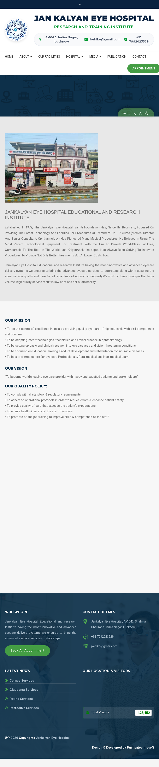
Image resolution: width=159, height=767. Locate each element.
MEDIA (94, 56)
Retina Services (21, 699)
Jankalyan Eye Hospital (53, 738)
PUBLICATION (116, 56)
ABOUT (24, 56)
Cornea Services (22, 680)
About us (50, 102)
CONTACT (139, 56)
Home (16, 102)
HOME (9, 56)
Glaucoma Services (24, 690)
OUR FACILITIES (49, 56)
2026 (14, 738)
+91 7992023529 (102, 636)
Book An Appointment (28, 650)
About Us (32, 102)
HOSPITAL (73, 56)
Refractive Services (24, 708)
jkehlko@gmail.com (104, 646)
